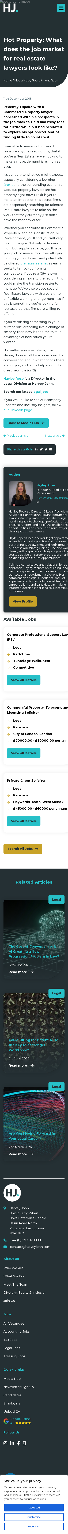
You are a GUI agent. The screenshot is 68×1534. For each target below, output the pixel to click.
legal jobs (40, 392)
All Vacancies (13, 1323)
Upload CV (11, 1412)
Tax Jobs (10, 1340)
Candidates (12, 1395)
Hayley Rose (13, 379)
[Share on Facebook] (46, 449)
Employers (11, 1403)
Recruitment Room (45, 80)
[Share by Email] (50, 449)
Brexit (8, 185)
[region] (34, 1504)
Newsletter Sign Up (18, 1387)
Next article (53, 435)
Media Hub (22, 80)
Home (7, 80)
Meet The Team (15, 1284)
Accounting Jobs (16, 1332)
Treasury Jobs (14, 1356)
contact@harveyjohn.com (30, 1247)
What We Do (13, 1276)
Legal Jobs (11, 1348)
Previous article (17, 435)
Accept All (34, 1507)
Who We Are (13, 1268)
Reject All (34, 1526)
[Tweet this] (41, 449)
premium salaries (34, 263)
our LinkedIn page (17, 410)
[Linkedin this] (36, 449)
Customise (34, 1517)
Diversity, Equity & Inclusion (25, 1293)
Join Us (9, 1301)
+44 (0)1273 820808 (25, 1240)
